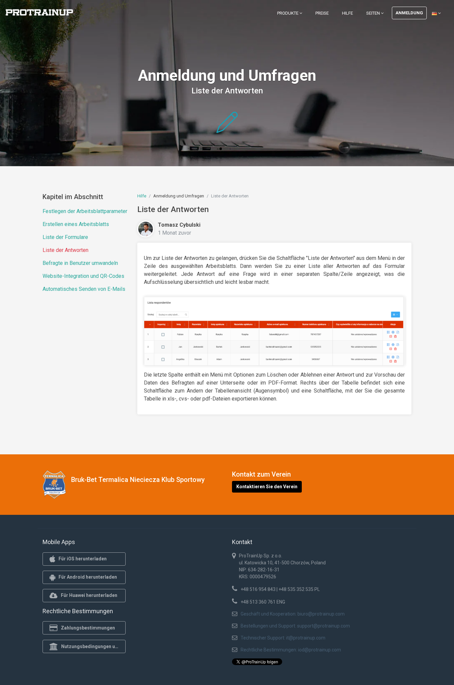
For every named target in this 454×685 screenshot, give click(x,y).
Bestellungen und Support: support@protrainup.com (295, 625)
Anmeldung (409, 12)
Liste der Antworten (65, 250)
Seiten (373, 13)
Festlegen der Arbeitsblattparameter (85, 211)
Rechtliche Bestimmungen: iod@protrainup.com (291, 649)
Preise (322, 13)
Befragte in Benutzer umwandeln (80, 263)
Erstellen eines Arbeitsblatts (76, 224)
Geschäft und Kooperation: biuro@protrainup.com (293, 614)
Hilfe (347, 13)
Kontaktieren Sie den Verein (266, 486)
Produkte (288, 13)
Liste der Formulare (65, 237)
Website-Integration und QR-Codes (83, 276)
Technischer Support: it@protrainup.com (283, 637)
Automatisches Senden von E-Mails (84, 289)
